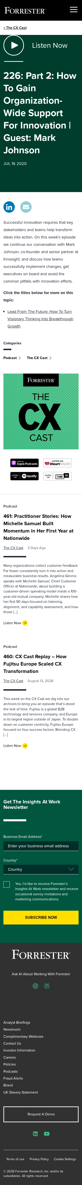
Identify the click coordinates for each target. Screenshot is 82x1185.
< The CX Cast (15, 27)
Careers (9, 1057)
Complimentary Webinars (23, 1036)
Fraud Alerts (13, 1078)
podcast (10, 357)
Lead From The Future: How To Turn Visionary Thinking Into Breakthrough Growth (40, 319)
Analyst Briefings (16, 1022)
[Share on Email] (26, 207)
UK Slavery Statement (20, 1092)
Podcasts (10, 1071)
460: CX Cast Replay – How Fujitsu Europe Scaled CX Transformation (35, 664)
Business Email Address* (22, 836)
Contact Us (12, 1043)
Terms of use (15, 1159)
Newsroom (11, 1029)
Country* (10, 860)
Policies (9, 1064)
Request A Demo (41, 1114)
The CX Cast (37, 357)
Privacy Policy (39, 1159)
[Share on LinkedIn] (9, 207)
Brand (8, 1085)
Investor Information (19, 1050)
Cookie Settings (65, 1159)
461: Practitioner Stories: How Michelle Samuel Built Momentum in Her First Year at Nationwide (38, 527)
